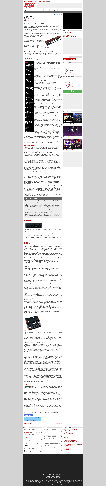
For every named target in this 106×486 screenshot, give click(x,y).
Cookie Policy (50, 474)
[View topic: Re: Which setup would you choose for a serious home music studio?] (41, 443)
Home (25, 10)
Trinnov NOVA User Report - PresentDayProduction (71, 149)
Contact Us (44, 474)
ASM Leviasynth (67, 68)
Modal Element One (68, 64)
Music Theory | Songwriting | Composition (73, 444)
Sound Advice (67, 10)
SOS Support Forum (69, 451)
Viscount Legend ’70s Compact (70, 78)
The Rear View (28, 220)
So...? (25, 384)
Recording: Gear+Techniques (28, 432)
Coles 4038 (46, 434)
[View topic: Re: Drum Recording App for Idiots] (41, 429)
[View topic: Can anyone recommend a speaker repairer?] (61, 431)
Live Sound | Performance (70, 440)
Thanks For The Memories (32, 198)
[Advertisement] (72, 101)
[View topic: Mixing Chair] (61, 445)
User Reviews (68, 445)
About (40, 474)
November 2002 (59, 21)
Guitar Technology (69, 433)
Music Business (77, 10)
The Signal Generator (29, 145)
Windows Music (68, 436)
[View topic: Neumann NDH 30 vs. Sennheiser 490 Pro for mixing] (61, 450)
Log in (25, 1)
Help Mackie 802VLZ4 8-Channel (50, 429)
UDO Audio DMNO (68, 66)
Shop (40, 1)
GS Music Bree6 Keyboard (69, 72)
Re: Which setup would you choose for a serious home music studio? (32, 443)
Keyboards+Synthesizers (70, 432)
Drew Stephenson (27, 431)
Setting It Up (37, 59)
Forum (34, 10)
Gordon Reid (27, 21)
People (60, 10)
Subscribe (35, 1)
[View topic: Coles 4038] (61, 434)
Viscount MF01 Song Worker (69, 86)
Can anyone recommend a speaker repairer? (52, 431)
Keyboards (27, 20)
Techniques (53, 10)
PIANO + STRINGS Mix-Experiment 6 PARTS (52, 447)
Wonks (25, 435)
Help (44, 1)
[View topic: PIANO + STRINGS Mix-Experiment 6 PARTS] (61, 447)
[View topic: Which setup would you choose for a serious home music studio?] (61, 443)
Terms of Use (64, 474)
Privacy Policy (58, 474)
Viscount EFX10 (67, 84)
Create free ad (72, 59)
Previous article (29, 423)
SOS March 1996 (32, 37)
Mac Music (67, 437)
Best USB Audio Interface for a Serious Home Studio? (52, 441)
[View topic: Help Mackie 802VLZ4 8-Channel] (61, 429)
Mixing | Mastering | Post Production (72, 430)
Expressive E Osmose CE (69, 70)
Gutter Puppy (26, 440)
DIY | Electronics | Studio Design (71, 441)
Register (30, 1)
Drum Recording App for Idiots (50, 436)
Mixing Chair (46, 445)
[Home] (29, 5)
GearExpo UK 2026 (66, 136)
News (28, 10)
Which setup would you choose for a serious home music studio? (52, 443)
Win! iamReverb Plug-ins (68, 35)
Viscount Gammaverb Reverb (70, 80)
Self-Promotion (68, 448)
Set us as (47, 14)
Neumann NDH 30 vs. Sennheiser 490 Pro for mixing (52, 450)
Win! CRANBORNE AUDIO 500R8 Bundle (71, 36)
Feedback (67, 449)
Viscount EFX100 (67, 82)
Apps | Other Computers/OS (71, 438)
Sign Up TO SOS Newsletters (72, 91)
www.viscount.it (32, 420)
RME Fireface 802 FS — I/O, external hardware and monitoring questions (52, 438)
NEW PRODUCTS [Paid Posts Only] (72, 434)
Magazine (40, 10)
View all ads (66, 59)
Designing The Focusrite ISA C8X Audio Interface (71, 123)
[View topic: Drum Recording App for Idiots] (61, 436)
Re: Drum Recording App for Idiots (30, 429)
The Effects (27, 243)
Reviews (46, 10)
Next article (58, 423)
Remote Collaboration (69, 447)
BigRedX (25, 445)
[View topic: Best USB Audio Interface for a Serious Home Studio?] (61, 441)
